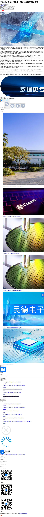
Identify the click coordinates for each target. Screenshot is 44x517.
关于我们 (17, 454)
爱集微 (4, 4)
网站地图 (14, 454)
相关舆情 (2, 5)
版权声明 (5, 454)
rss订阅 (24, 454)
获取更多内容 (3, 399)
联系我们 (11, 454)
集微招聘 (8, 454)
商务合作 (20, 454)
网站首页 (1, 454)
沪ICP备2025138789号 (23, 513)
